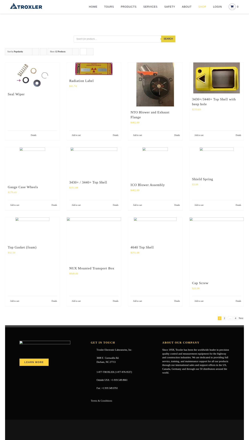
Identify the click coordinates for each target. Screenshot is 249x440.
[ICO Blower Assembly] (155, 163)
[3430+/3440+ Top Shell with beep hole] (217, 77)
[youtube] (174, 379)
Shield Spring (202, 179)
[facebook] (163, 379)
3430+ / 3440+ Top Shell (88, 182)
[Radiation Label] (94, 68)
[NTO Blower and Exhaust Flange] (155, 84)
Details (33, 135)
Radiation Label (81, 81)
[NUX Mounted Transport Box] (94, 239)
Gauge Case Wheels (23, 187)
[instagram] (180, 379)
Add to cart (76, 135)
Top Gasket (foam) (22, 247)
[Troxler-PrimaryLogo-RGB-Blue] (26, 4)
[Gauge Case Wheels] (32, 164)
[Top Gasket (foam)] (32, 229)
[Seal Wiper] (32, 75)
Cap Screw (200, 283)
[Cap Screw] (217, 247)
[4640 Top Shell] (155, 229)
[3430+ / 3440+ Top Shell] (94, 162)
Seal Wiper (16, 94)
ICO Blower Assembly (148, 185)
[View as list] (90, 51)
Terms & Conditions (101, 400)
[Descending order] (43, 51)
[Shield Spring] (217, 160)
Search (168, 39)
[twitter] (169, 379)
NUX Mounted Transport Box (91, 268)
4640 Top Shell (142, 247)
